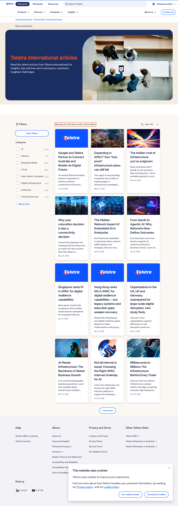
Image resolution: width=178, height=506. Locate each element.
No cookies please (130, 494)
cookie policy (111, 487)
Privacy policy (85, 487)
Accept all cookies (156, 494)
